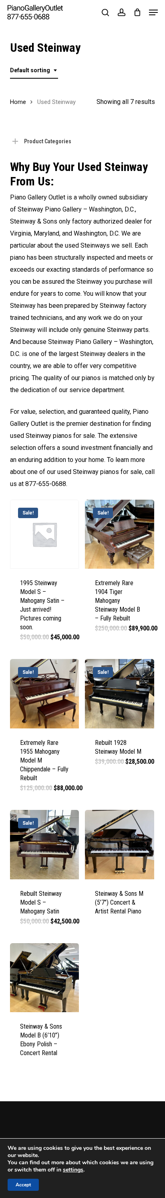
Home (18, 102)
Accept (23, 1185)
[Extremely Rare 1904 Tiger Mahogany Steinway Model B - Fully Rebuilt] (119, 534)
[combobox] (34, 70)
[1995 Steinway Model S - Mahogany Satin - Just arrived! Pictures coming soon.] (44, 534)
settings (73, 1170)
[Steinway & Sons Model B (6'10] (44, 978)
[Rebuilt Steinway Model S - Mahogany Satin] (44, 844)
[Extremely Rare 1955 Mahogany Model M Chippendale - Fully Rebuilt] (44, 693)
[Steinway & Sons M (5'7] (119, 844)
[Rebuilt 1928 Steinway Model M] (119, 693)
